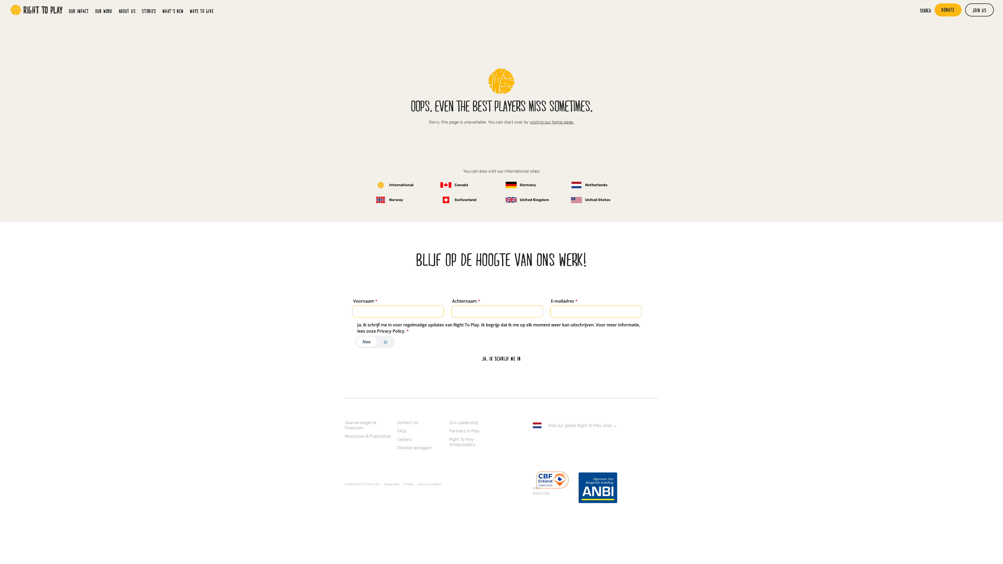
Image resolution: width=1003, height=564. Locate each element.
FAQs (402, 430)
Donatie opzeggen (414, 447)
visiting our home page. (552, 122)
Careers (404, 439)
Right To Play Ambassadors (462, 442)
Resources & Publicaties (368, 436)
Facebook (536, 440)
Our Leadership (463, 422)
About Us (127, 11)
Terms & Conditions (429, 484)
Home (36, 10)
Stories (149, 11)
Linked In (569, 440)
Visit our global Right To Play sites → (582, 425)
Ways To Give (202, 11)
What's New (173, 11)
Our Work (104, 11)
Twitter (547, 440)
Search (925, 10)
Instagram (558, 440)
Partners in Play (464, 430)
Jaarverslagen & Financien (360, 425)
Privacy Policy (391, 484)
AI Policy (409, 484)
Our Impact (79, 11)
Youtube (579, 440)
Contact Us (407, 422)
